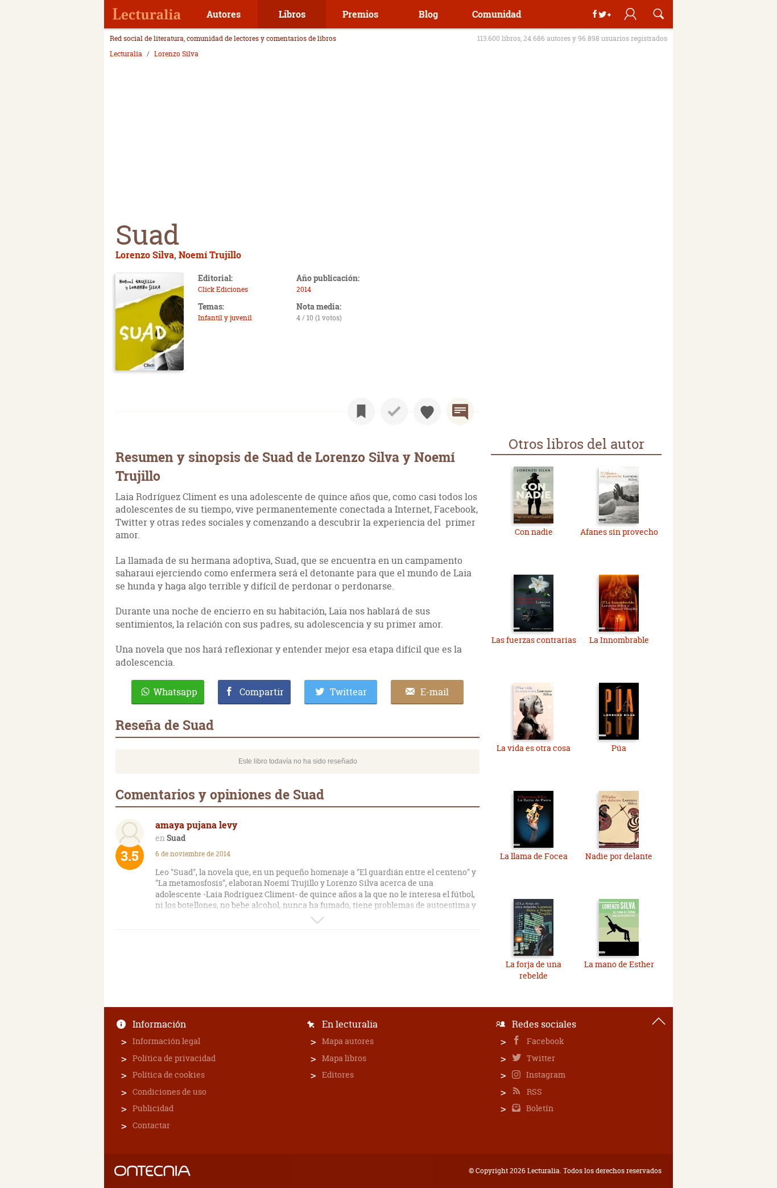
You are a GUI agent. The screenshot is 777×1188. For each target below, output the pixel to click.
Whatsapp (175, 692)
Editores (338, 1074)
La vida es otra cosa (534, 747)
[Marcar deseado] (427, 411)
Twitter (540, 1058)
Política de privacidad (174, 1058)
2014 (303, 289)
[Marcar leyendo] (361, 411)
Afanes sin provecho (619, 531)
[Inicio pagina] (658, 1021)
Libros (292, 14)
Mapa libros (344, 1058)
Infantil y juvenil (225, 318)
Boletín (538, 1108)
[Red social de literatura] (146, 14)
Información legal (166, 1041)
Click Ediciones (223, 289)
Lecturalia (126, 54)
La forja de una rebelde (533, 970)
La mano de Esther (619, 964)
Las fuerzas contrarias (533, 639)
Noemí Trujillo (210, 255)
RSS (533, 1091)
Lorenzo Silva (176, 54)
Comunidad (496, 14)
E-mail (434, 692)
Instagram (544, 1074)
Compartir (261, 692)
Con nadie (534, 531)
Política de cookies (169, 1074)
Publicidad (153, 1108)
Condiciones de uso (169, 1091)
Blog (428, 14)
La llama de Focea (534, 856)
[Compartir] (602, 14)
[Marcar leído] (394, 411)
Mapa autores (348, 1041)
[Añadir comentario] (460, 411)
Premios (360, 14)
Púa (618, 747)
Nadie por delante (618, 856)
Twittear (348, 692)
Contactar (151, 1125)
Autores (223, 14)
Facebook (544, 1041)
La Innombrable (619, 639)
